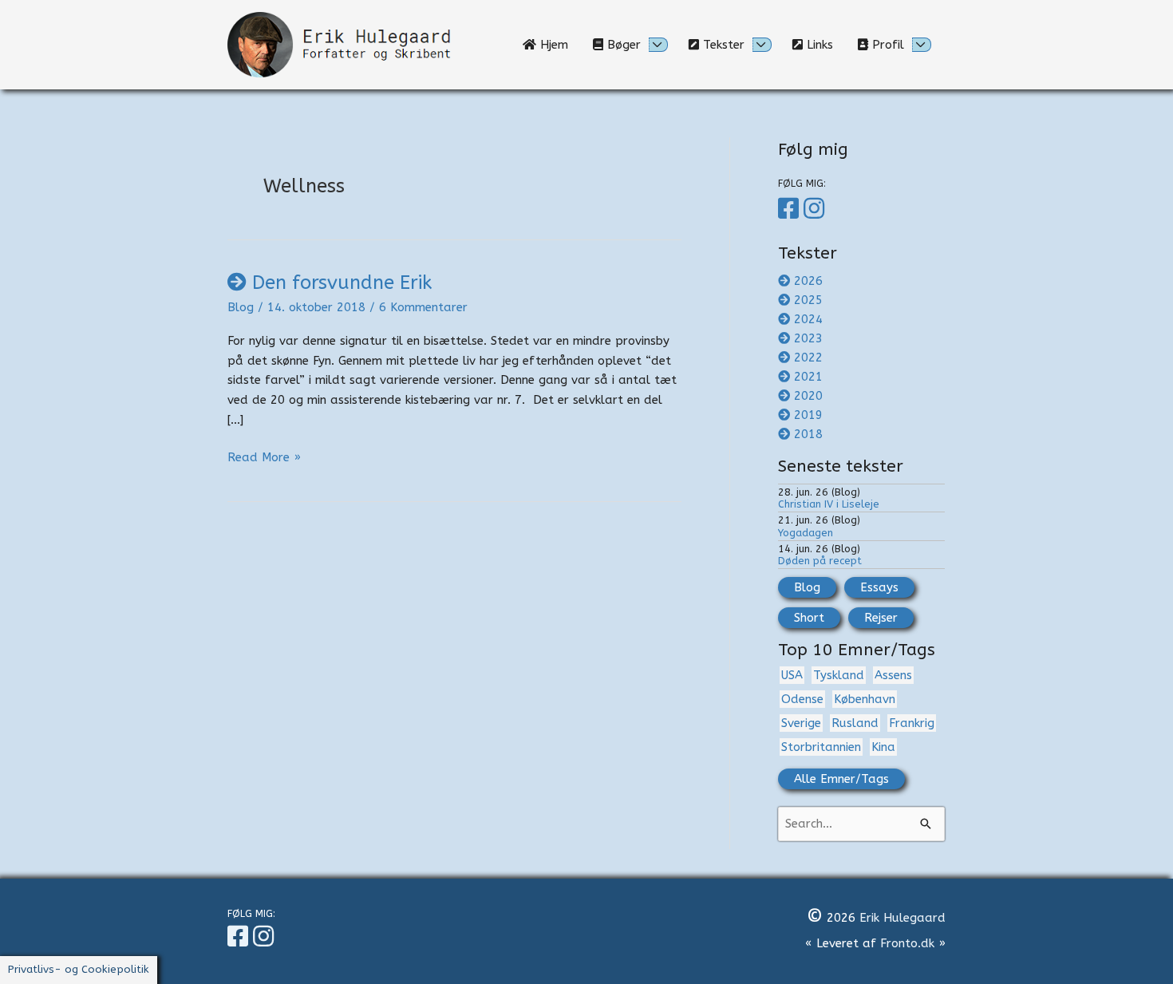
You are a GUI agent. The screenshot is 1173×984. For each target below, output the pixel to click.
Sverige (801, 723)
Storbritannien (821, 747)
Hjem (558, 45)
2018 (808, 434)
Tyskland (838, 675)
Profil (886, 45)
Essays (879, 587)
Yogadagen (805, 533)
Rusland (855, 723)
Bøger (622, 45)
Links (824, 45)
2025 (808, 300)
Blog (240, 307)
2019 (808, 415)
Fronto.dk (907, 943)
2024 (808, 319)
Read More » (264, 458)
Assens (893, 675)
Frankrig (911, 723)
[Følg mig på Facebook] (791, 209)
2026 (808, 281)
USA (792, 675)
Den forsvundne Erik (342, 282)
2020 (808, 396)
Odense (802, 699)
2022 (808, 357)
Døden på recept (820, 561)
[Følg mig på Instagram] (816, 209)
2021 (808, 376)
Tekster (721, 45)
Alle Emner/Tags (841, 779)
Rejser (881, 618)
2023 (808, 338)
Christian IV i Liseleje (828, 504)
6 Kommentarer (423, 307)
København (864, 699)
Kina (883, 747)
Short (809, 618)
